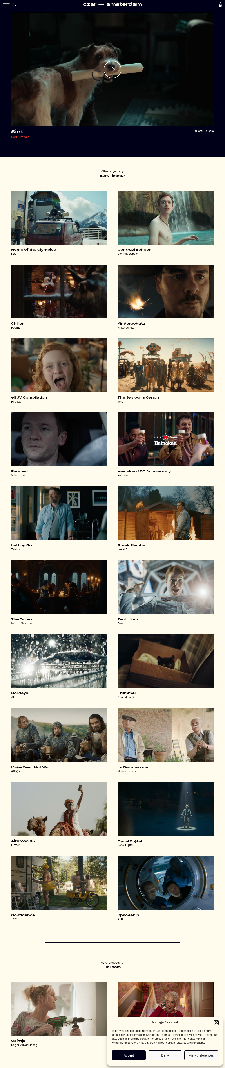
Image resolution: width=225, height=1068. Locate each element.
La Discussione (133, 767)
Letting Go (21, 545)
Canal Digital (130, 841)
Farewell (19, 471)
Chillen (18, 323)
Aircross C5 (23, 841)
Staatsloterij (126, 697)
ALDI (14, 697)
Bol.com (209, 131)
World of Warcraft (22, 623)
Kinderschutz (131, 323)
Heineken (123, 475)
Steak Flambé (131, 545)
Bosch (121, 623)
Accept (129, 1055)
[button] (216, 1022)
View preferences (201, 1055)
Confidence (23, 915)
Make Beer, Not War (30, 767)
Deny (165, 1055)
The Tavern (22, 619)
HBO (13, 254)
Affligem (16, 771)
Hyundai (16, 402)
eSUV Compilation (29, 397)
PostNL (15, 328)
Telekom (16, 549)
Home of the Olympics (33, 249)
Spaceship (128, 915)
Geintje (18, 1041)
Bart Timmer (20, 137)
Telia (120, 402)
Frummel (127, 693)
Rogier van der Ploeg (24, 1045)
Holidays (19, 693)
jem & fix (123, 549)
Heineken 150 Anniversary (144, 471)
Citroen (15, 845)
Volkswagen (18, 475)
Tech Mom (128, 619)
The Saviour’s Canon (138, 397)
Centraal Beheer (134, 249)
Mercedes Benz (127, 771)
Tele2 (14, 919)
